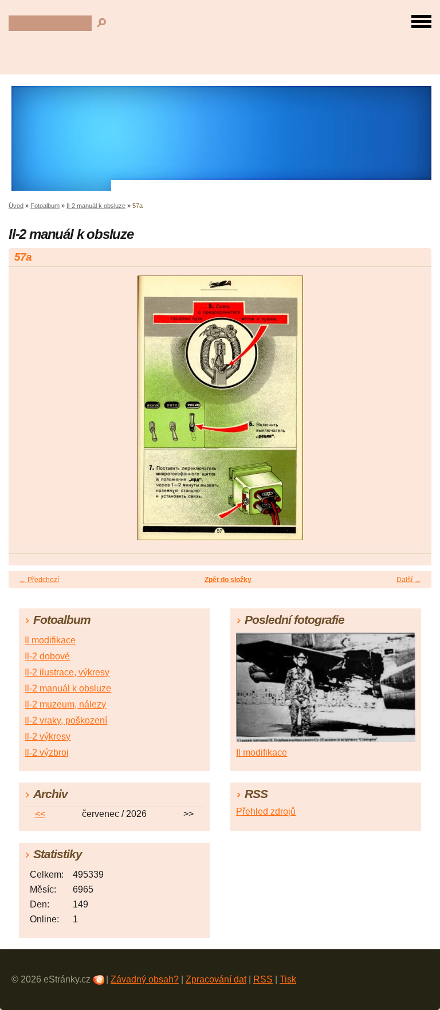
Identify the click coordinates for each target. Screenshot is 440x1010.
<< (40, 814)
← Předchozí (39, 580)
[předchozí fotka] (27, 413)
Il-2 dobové (47, 656)
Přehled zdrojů (266, 811)
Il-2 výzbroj (47, 752)
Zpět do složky (228, 580)
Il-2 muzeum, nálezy (65, 704)
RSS (263, 979)
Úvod (16, 205)
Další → (408, 580)
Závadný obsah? (145, 979)
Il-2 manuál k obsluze (95, 205)
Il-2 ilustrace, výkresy (67, 672)
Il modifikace (50, 640)
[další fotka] (413, 413)
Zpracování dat (216, 979)
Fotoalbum (45, 205)
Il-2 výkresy (47, 736)
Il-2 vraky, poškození (66, 720)
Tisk (288, 979)
